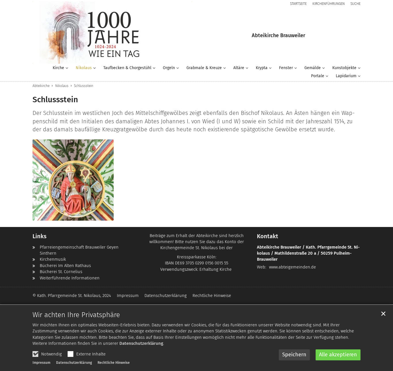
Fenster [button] (286, 67)
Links (40, 236)
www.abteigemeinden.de (292, 267)
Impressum (41, 363)
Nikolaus (61, 86)
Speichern (294, 354)
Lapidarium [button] (346, 75)
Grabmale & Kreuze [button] (204, 67)
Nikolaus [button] (84, 67)
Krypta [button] (262, 67)
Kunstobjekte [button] (344, 67)
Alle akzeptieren (338, 354)
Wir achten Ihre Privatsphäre (76, 315)
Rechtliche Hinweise (114, 363)
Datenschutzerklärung (141, 343)
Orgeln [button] (169, 67)
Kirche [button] (58, 67)
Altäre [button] (238, 67)
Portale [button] (317, 75)
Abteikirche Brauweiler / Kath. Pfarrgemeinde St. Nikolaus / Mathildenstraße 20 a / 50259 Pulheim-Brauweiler (308, 253)
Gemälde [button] (312, 67)
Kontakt (267, 236)
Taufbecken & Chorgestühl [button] (127, 67)
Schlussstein (83, 86)
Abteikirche (41, 86)
